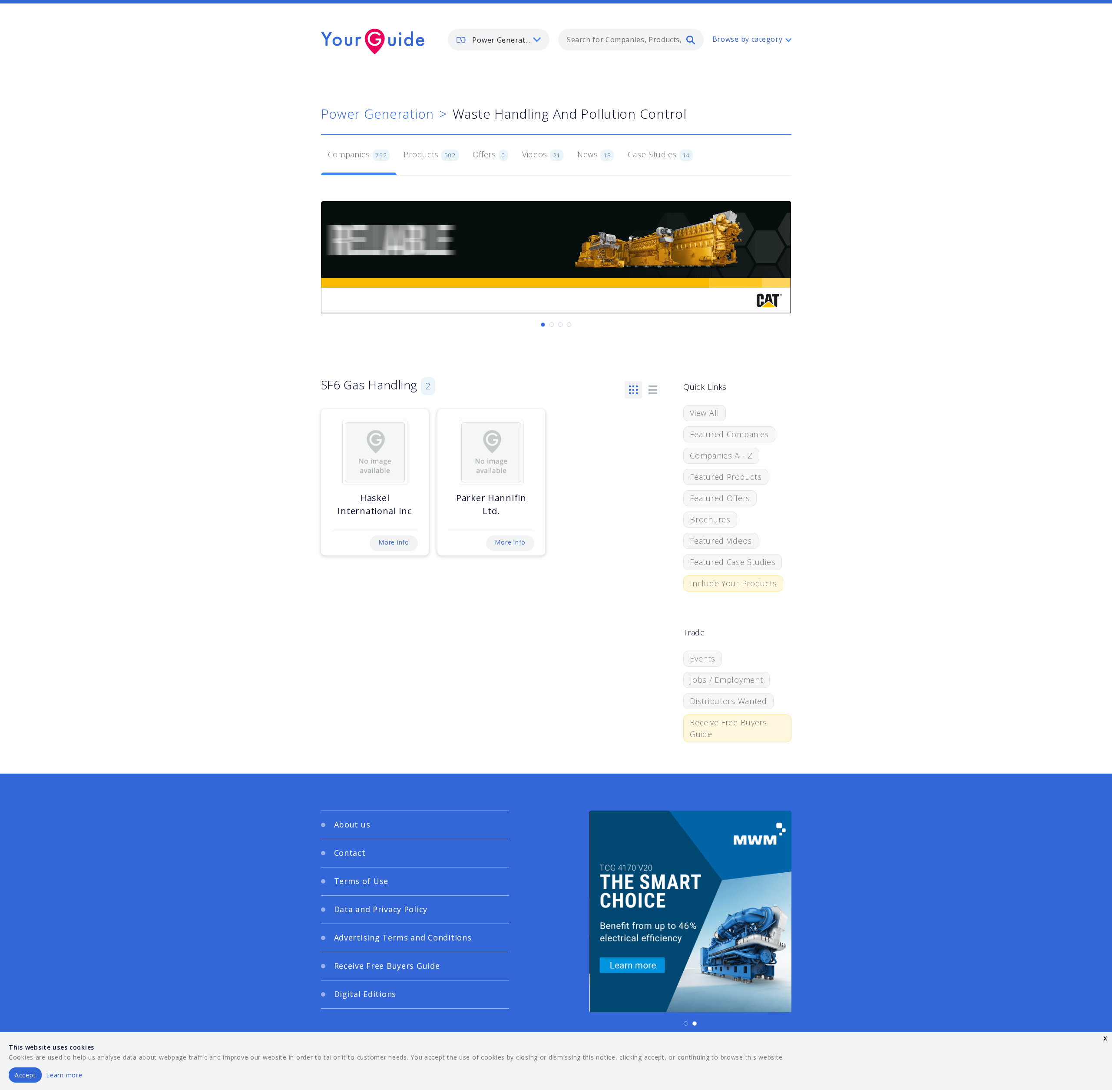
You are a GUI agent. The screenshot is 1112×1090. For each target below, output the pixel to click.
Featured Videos (721, 540)
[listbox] (498, 39)
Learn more (64, 1075)
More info (393, 542)
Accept (25, 1075)
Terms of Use (361, 881)
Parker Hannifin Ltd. (491, 504)
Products (429, 154)
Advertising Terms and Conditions (403, 937)
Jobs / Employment (726, 680)
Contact (350, 852)
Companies (357, 154)
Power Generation (377, 114)
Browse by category (747, 39)
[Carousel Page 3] (560, 324)
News (594, 154)
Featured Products (725, 477)
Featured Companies (729, 434)
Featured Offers (720, 498)
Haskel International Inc (374, 504)
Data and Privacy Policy (381, 909)
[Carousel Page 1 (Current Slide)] (543, 324)
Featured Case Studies (732, 562)
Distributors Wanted (728, 701)
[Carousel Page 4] (569, 324)
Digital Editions (365, 994)
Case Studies (659, 154)
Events (702, 658)
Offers (489, 154)
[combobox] (631, 39)
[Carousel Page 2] (551, 324)
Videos (541, 154)
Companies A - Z (721, 455)
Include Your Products (733, 583)
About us (352, 824)
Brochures (710, 519)
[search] (690, 39)
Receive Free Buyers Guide (728, 728)
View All (704, 413)
